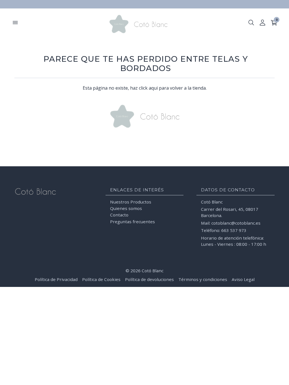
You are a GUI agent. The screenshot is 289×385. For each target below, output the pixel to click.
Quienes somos (126, 208)
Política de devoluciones (149, 279)
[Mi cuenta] (262, 22)
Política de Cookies (101, 279)
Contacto (119, 215)
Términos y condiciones (202, 279)
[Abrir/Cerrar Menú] (15, 22)
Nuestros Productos (130, 202)
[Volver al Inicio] (144, 24)
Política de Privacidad (56, 279)
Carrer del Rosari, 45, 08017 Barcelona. (229, 212)
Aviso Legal (243, 279)
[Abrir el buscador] (251, 22)
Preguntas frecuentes (132, 221)
